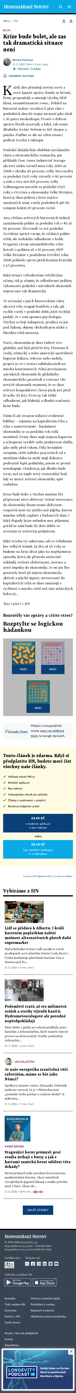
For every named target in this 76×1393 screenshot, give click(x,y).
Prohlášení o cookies (43, 1304)
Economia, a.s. (29, 1242)
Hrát (23, 669)
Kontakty (10, 1298)
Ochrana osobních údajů (45, 1298)
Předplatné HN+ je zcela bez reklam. (53, 876)
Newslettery (12, 1345)
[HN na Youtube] (56, 1264)
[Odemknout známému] (71, 21)
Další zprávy (37, 1210)
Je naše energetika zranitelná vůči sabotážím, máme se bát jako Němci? (36, 1074)
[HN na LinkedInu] (45, 1264)
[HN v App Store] (44, 1282)
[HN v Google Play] (18, 1282)
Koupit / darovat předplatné (21, 1333)
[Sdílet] (64, 21)
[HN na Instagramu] (39, 1264)
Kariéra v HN (12, 1316)
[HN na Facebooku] (33, 1264)
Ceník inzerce (12, 1322)
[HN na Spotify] (50, 1264)
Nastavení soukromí (42, 1310)
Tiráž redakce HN (15, 1304)
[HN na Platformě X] (27, 1264)
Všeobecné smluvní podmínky (48, 1316)
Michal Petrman (22, 59)
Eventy (9, 1339)
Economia (10, 1310)
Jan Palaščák (24, 1061)
